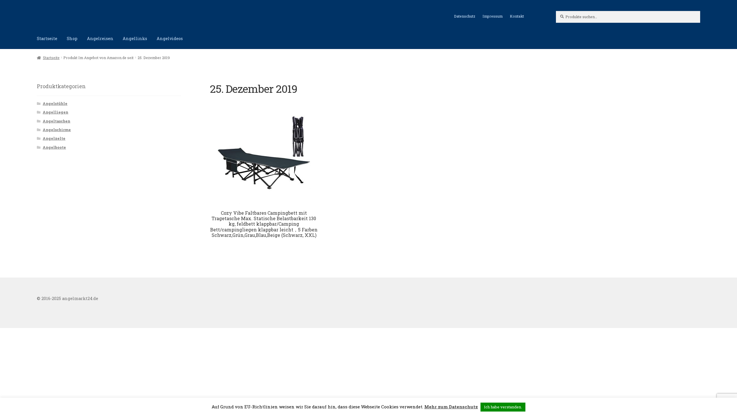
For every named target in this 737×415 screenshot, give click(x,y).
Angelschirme (57, 129)
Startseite (47, 38)
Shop (72, 38)
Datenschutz (464, 16)
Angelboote (54, 147)
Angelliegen (55, 112)
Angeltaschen (56, 121)
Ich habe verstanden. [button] (503, 407)
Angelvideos (170, 38)
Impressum (493, 16)
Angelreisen (100, 38)
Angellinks (135, 38)
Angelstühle (55, 103)
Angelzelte (54, 138)
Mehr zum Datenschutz (451, 407)
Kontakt (517, 16)
